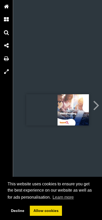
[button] (6, 6)
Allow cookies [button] (46, 211)
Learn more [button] (63, 197)
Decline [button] (17, 211)
